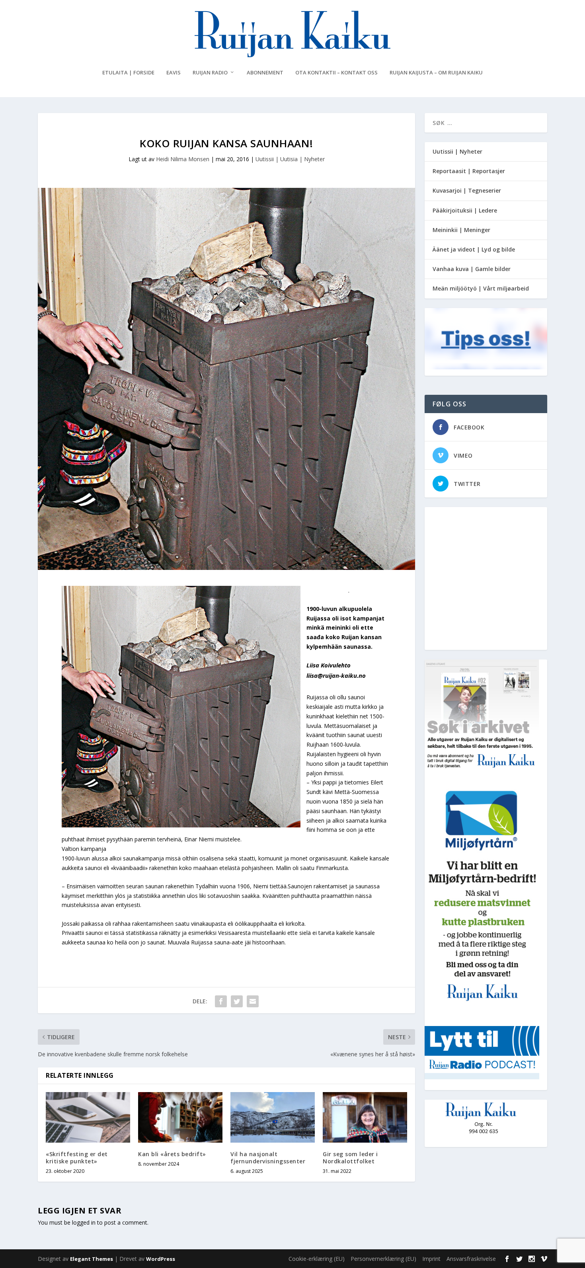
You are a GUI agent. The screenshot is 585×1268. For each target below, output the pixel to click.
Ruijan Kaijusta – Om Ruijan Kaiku (436, 72)
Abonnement (265, 72)
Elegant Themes (91, 1258)
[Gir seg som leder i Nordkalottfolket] (365, 1117)
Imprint (431, 1258)
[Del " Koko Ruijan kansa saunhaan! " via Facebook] (221, 1001)
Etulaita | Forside (128, 72)
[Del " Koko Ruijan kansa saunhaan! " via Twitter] (237, 1001)
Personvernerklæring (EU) (383, 1258)
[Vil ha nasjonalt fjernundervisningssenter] (272, 1117)
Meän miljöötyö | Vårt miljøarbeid (481, 288)
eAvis (173, 72)
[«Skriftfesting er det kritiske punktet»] (88, 1117)
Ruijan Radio (210, 72)
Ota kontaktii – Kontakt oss (336, 72)
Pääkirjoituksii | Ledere (465, 210)
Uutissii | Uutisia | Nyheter (290, 159)
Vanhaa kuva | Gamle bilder (472, 269)
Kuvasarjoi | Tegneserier (467, 190)
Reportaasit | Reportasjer (469, 171)
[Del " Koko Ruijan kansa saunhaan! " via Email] (253, 1001)
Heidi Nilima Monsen (182, 159)
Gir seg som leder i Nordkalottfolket (350, 1157)
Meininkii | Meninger (461, 230)
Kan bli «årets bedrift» (172, 1154)
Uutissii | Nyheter (457, 151)
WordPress (160, 1258)
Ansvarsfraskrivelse (471, 1258)
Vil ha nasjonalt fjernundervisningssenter (267, 1157)
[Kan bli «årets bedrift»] (180, 1117)
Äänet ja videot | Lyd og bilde (474, 249)
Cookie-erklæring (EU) (317, 1258)
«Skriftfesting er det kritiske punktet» (77, 1157)
